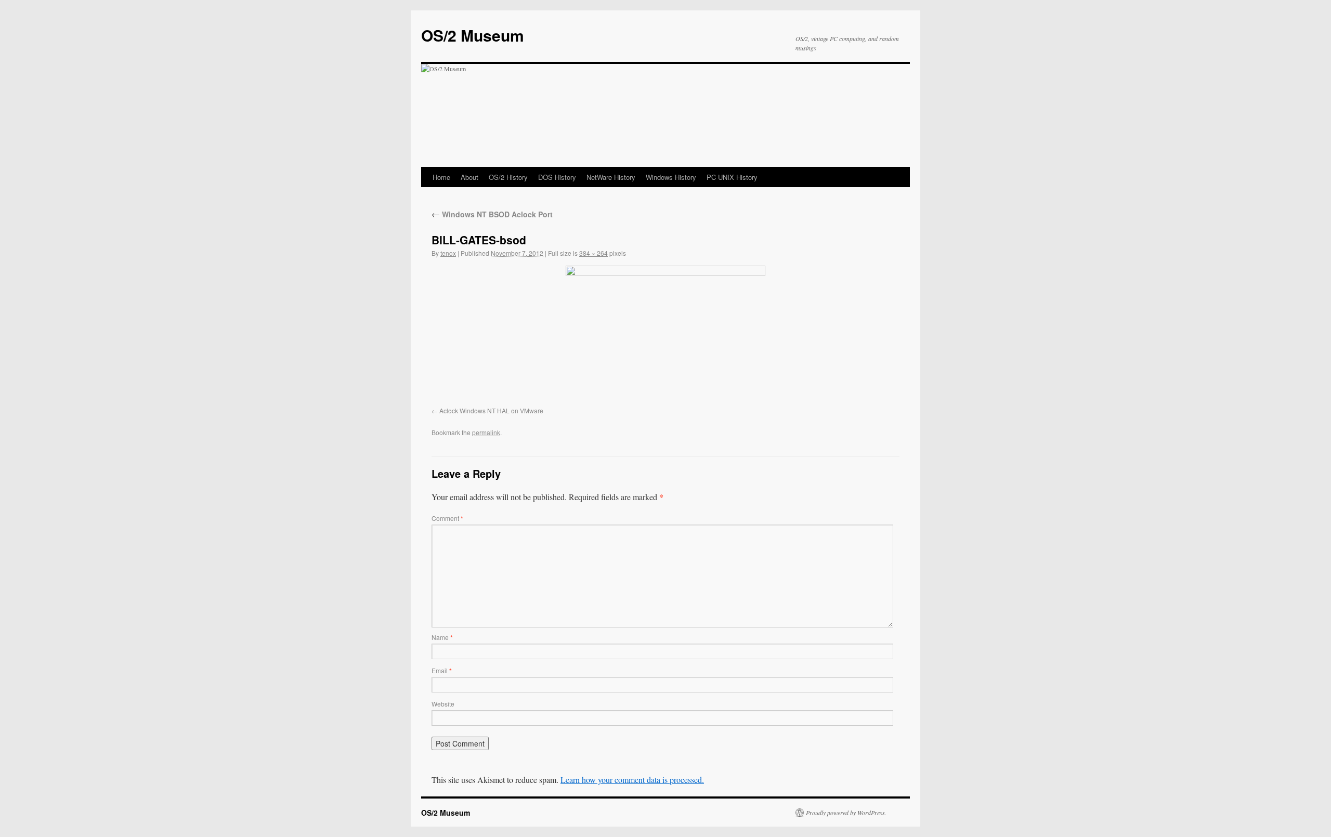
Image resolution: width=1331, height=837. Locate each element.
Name (442, 637)
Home (441, 177)
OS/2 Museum (472, 35)
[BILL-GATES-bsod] (665, 334)
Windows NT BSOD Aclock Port (492, 214)
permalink (486, 432)
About (469, 177)
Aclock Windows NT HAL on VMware (491, 410)
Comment (447, 518)
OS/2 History (508, 177)
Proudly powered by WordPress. (846, 812)
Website (443, 703)
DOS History (557, 177)
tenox (448, 253)
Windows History (671, 177)
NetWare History (610, 177)
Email (442, 670)
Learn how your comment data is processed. (632, 779)
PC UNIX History (732, 177)
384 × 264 (593, 253)
